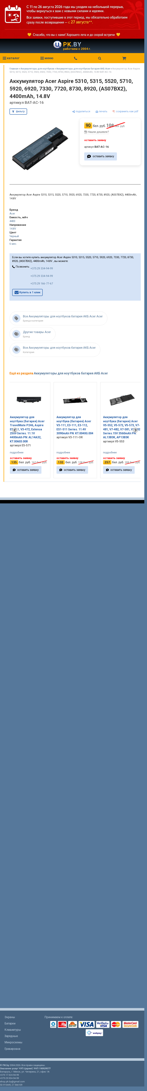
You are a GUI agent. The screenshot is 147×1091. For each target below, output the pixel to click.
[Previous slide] (15, 430)
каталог (13, 58)
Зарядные (11, 1036)
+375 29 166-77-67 (41, 283)
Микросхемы (13, 1042)
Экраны (9, 1017)
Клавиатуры (12, 1029)
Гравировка (12, 1049)
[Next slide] (135, 430)
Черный (14, 236)
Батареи (9, 1023)
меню (48, 58)
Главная (14, 68)
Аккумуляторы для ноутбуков (37, 68)
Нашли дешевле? (98, 131)
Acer (12, 213)
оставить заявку (103, 156)
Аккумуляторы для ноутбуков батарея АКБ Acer (83, 68)
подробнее (24, 452)
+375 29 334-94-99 (41, 268)
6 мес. (13, 243)
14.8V (13, 228)
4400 (12, 221)
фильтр (20, 111)
